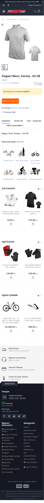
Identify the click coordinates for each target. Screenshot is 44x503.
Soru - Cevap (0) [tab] (34, 121)
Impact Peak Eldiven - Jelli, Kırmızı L (11, 266)
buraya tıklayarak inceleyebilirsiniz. (24, 498)
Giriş (35, 467)
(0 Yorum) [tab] (15, 83)
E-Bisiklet (27, 446)
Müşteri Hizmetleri (34, 5)
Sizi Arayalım (8, 472)
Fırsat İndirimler (31, 462)
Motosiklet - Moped (31, 437)
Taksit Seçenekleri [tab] (14, 125)
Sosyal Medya (8, 459)
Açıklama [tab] (6, 121)
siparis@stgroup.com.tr (10, 411)
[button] (35, 11)
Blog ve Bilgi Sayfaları (12, 456)
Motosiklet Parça (30, 456)
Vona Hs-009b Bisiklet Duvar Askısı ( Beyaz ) (32, 319)
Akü (25, 453)
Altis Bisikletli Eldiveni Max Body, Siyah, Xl (33, 266)
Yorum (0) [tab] (18, 121)
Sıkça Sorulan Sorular (11, 469)
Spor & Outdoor (29, 459)
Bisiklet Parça (29, 449)
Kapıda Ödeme (9, 450)
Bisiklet (26, 427)
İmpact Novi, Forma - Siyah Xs (33, 212)
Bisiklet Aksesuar (30, 430)
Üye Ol (28, 467)
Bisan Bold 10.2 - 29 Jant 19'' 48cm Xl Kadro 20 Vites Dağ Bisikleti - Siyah (11, 321)
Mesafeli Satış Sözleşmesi (8, 439)
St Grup (6, 466)
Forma (15, 108)
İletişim (6, 453)
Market (26, 443)
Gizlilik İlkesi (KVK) (10, 446)
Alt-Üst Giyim (24, 19)
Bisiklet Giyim (12, 19)
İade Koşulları (8, 443)
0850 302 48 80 (17, 398)
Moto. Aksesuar (29, 440)
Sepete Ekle (11, 224)
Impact (4, 80)
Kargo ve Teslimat (10, 434)
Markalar (6, 462)
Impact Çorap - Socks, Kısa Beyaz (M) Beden (11, 212)
